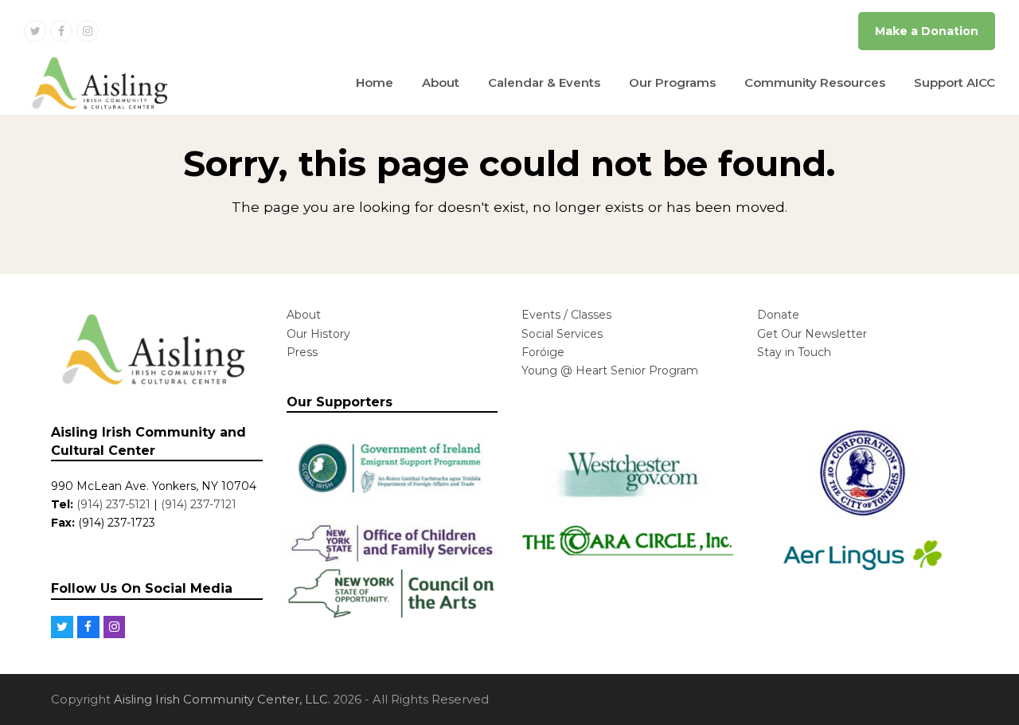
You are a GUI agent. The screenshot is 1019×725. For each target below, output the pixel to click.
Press (302, 352)
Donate (778, 315)
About (304, 315)
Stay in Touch (794, 352)
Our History (318, 334)
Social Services (562, 334)
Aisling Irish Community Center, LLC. (222, 699)
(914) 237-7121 (198, 504)
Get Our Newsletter (812, 334)
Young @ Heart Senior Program (609, 370)
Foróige (542, 352)
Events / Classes (566, 315)
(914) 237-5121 (113, 504)
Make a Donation (926, 31)
